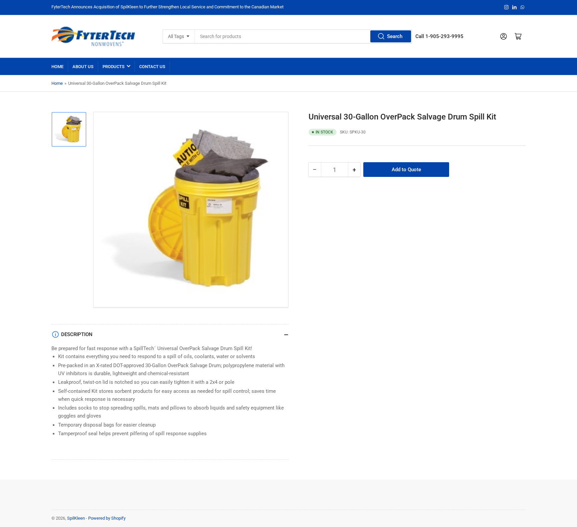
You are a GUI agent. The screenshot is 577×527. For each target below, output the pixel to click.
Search (394, 36)
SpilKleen (76, 518)
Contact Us (152, 66)
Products (114, 66)
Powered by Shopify (107, 518)
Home (57, 66)
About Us (82, 66)
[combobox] (303, 36)
